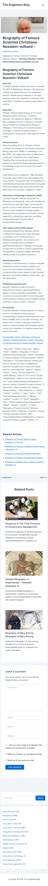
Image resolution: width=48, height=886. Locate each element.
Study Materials (9, 860)
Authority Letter (9, 812)
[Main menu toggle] (43, 4)
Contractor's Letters (11, 828)
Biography (7, 815)
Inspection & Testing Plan (13, 832)
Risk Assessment (10, 852)
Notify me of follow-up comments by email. (25, 754)
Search (40, 798)
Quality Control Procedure (13, 844)
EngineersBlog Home (11, 337)
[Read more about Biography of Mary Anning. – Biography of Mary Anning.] (23, 620)
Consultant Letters (10, 824)
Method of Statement (12, 836)
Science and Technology (13, 856)
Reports (6, 848)
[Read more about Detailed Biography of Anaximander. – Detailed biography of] (23, 563)
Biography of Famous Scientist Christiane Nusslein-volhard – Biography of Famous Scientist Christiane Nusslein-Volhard (23, 340)
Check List (7, 820)
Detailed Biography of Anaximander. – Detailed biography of (18, 582)
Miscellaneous (9, 840)
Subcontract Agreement (13, 864)
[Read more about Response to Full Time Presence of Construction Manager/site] (21, 508)
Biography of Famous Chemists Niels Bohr (23, 453)
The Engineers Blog (16, 5)
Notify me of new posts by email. (21, 760)
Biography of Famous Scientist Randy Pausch (24, 458)
